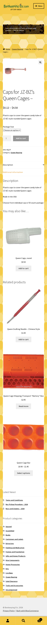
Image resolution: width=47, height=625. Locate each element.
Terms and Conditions (14, 500)
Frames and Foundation (15, 552)
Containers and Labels (14, 539)
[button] (40, 62)
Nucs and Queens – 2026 (15, 509)
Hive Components (12, 560)
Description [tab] (8, 165)
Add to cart (21, 138)
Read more (23, 406)
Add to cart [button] (24, 268)
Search (23, 621)
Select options (23, 473)
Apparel (9, 526)
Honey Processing (13, 564)
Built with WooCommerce (27, 610)
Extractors (10, 543)
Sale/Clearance (11, 581)
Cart (36, 618)
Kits (7, 569)
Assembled (10, 531)
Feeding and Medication (15, 548)
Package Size (8, 126)
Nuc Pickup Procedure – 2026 (17, 504)
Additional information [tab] (13, 172)
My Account (8, 621)
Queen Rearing (17, 49)
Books (8, 535)
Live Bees (9, 573)
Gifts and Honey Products (15, 556)
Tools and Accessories (14, 585)
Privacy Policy (9, 610)
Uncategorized (11, 590)
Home (8, 49)
